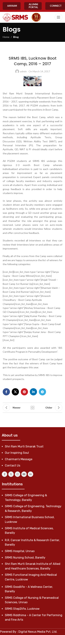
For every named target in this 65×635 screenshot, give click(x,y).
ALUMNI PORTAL (33, 6)
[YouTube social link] (24, 474)
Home (6, 36)
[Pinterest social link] (24, 391)
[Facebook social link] (6, 391)
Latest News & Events (24, 51)
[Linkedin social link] (33, 391)
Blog (16, 36)
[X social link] (15, 391)
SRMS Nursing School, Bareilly (25, 557)
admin (23, 71)
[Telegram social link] (42, 391)
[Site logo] (15, 17)
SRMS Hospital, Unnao (19, 551)
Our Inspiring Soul (17, 452)
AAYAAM (12, 5)
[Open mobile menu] (58, 17)
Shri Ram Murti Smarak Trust (24, 446)
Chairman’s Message (18, 459)
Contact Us (12, 465)
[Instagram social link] (17, 474)
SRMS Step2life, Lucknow (22, 608)
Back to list (32, 407)
